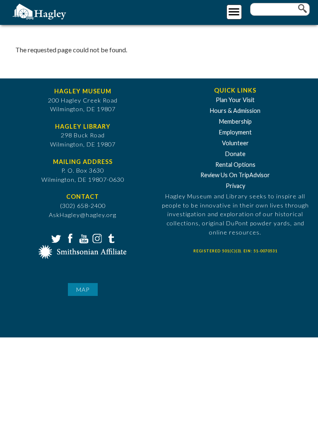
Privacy (235, 185)
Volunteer (235, 143)
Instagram (96, 238)
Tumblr (110, 238)
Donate (235, 153)
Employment (235, 132)
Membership (235, 121)
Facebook (69, 238)
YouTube (83, 238)
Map (82, 289)
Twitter (55, 238)
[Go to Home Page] (40, 11)
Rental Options (235, 164)
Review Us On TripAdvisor (235, 174)
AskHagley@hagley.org (82, 214)
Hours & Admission (235, 110)
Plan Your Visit (235, 99)
